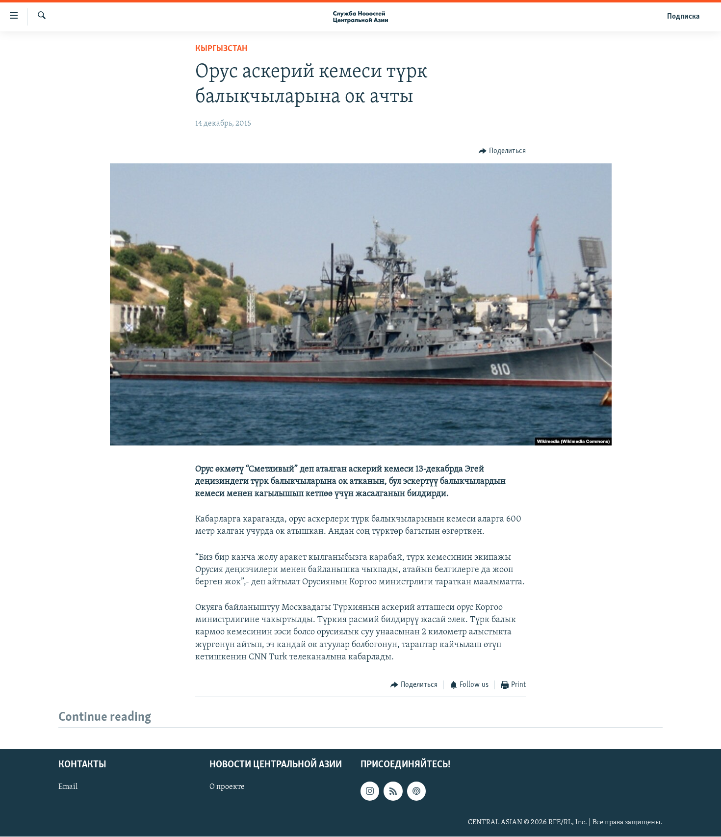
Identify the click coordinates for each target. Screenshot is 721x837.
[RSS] (393, 791)
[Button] (502, 151)
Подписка (683, 17)
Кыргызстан (221, 49)
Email (67, 787)
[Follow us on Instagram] (369, 791)
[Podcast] (416, 791)
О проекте (227, 787)
